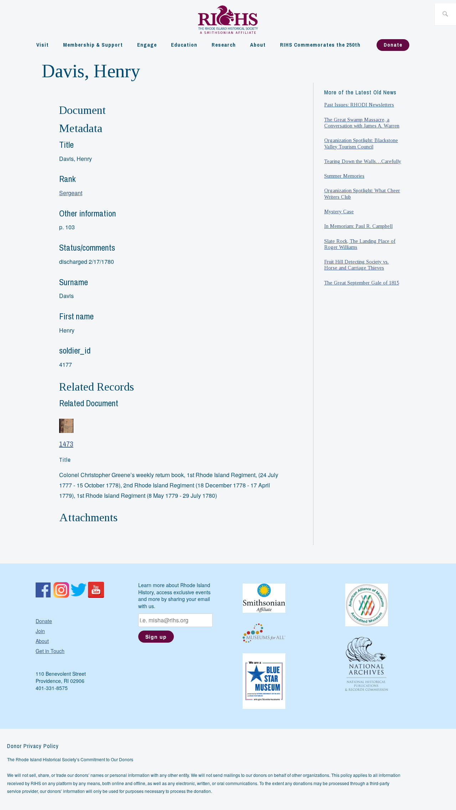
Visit (42, 44)
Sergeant (70, 193)
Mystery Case (339, 211)
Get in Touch (50, 650)
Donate (393, 44)
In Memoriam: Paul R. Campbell (358, 226)
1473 (66, 444)
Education (184, 44)
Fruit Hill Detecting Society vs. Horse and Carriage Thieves (356, 265)
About (258, 44)
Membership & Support (93, 44)
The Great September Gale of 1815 (361, 283)
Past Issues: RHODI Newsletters (359, 105)
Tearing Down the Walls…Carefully (362, 161)
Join (40, 630)
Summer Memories (344, 176)
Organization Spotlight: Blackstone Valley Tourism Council (361, 143)
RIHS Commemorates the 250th (320, 44)
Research (224, 44)
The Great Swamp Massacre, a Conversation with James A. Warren (361, 123)
